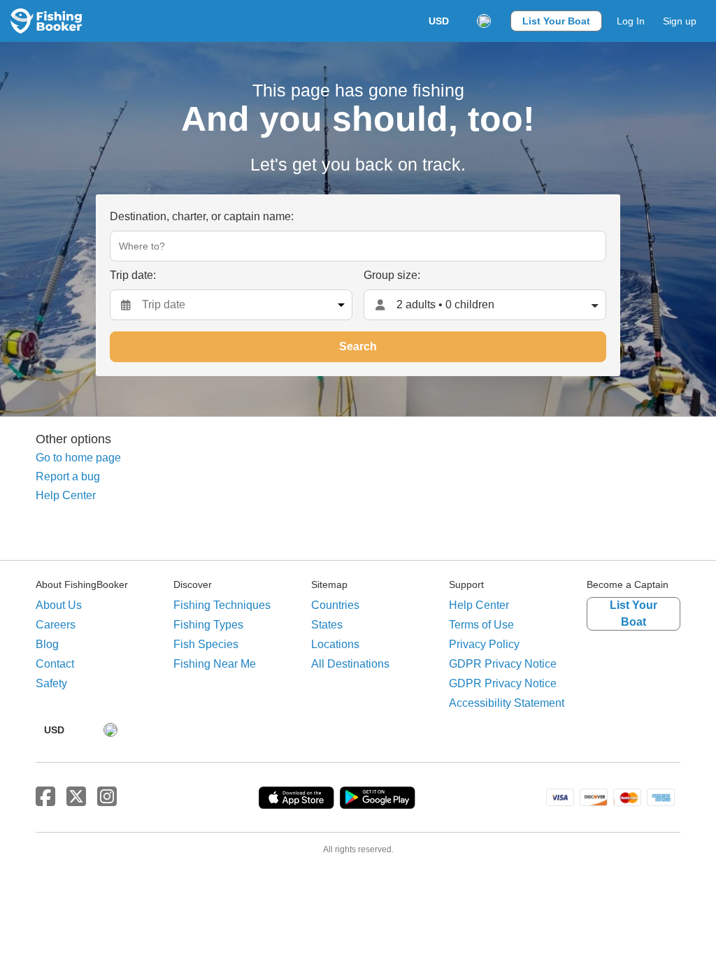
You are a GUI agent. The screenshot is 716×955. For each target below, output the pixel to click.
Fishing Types (208, 625)
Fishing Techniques (222, 605)
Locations (335, 644)
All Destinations (350, 664)
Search (358, 346)
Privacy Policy (484, 644)
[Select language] (483, 21)
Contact (55, 664)
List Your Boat (556, 21)
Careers (56, 625)
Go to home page (78, 458)
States (327, 625)
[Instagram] (107, 797)
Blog (47, 644)
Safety (51, 683)
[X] (76, 797)
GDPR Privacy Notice (503, 664)
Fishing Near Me (214, 664)
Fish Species (205, 644)
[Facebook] (45, 797)
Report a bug (68, 476)
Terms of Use (481, 625)
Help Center (66, 495)
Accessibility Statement (506, 703)
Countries (335, 605)
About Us (59, 605)
